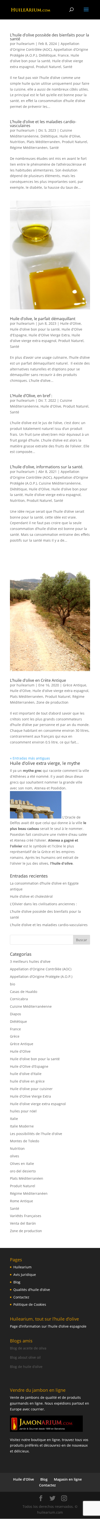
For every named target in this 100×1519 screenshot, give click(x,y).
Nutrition (17, 141)
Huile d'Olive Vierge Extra (49, 335)
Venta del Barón (23, 1223)
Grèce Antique (74, 685)
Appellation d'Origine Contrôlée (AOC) (40, 969)
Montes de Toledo (24, 1141)
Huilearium (22, 1267)
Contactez (21, 1297)
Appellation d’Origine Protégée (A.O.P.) (41, 976)
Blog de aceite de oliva (28, 1348)
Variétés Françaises (25, 1215)
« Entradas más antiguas (30, 758)
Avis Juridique (24, 1274)
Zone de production (52, 702)
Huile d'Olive (69, 136)
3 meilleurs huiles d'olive (30, 961)
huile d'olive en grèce (27, 1081)
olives (14, 1156)
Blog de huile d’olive (26, 1366)
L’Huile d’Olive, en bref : (31, 395)
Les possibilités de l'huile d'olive (36, 1133)
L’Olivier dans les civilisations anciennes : (43, 904)
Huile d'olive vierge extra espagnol (53, 494)
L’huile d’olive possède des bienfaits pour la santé (49, 37)
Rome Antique (21, 1201)
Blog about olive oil (25, 1357)
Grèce (14, 1036)
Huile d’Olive (23, 1479)
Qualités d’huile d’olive (31, 1289)
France (63, 55)
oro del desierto (23, 1171)
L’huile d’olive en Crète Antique (38, 680)
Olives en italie (22, 1163)
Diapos (15, 1014)
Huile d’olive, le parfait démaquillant (42, 318)
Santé (67, 66)
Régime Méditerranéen (29, 147)
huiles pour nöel (23, 1111)
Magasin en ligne (68, 1479)
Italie (14, 1118)
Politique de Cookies (29, 1304)
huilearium (25, 43)
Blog (16, 1282)
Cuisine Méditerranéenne (60, 483)
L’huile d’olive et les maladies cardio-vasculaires (43, 123)
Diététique (47, 55)
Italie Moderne (22, 1126)
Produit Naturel (48, 66)
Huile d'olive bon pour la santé (35, 329)
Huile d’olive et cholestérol (31, 896)
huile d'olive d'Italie (26, 1073)
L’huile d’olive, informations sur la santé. (46, 466)
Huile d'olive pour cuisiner (31, 1088)
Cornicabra (19, 999)
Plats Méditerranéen (43, 141)
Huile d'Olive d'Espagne (29, 1066)
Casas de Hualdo (23, 991)
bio (12, 984)
